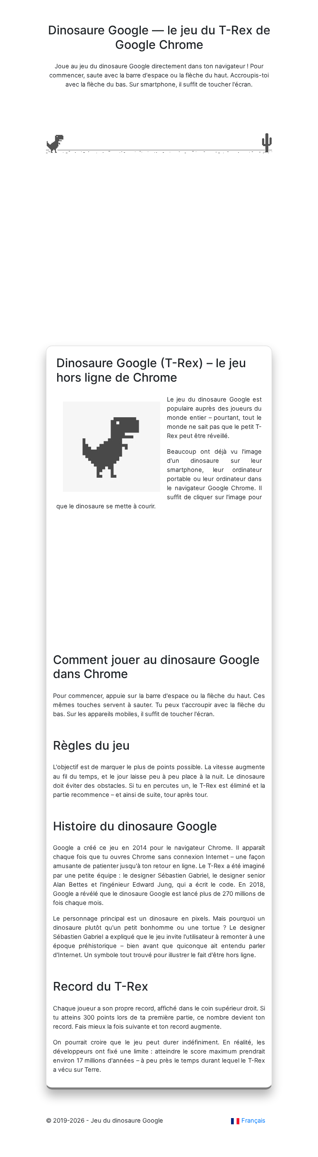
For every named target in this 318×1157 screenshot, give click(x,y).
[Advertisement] (159, 267)
